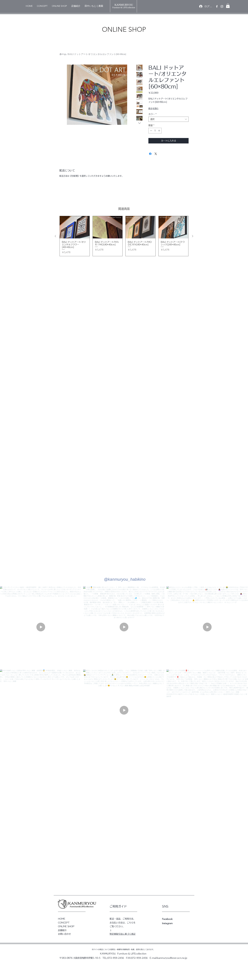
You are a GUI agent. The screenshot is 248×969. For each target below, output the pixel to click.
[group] (124, 236)
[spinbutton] (155, 130)
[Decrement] (151, 130)
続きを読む (153, 108)
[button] (228, 5)
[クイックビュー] (75, 227)
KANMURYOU (124, 4)
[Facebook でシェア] (150, 153)
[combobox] (168, 119)
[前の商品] (55, 236)
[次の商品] (192, 236)
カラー (152, 114)
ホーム (62, 54)
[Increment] (159, 130)
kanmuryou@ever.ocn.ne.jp (172, 958)
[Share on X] (155, 153)
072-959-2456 (115, 958)
